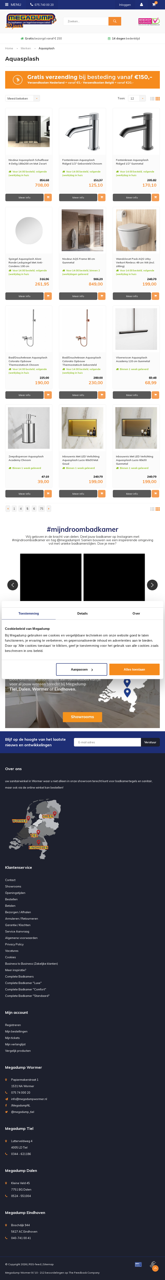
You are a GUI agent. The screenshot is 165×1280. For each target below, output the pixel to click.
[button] (50, 584)
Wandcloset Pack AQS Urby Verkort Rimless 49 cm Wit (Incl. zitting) (135, 262)
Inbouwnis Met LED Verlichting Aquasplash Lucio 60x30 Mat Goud (80, 460)
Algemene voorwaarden (21, 938)
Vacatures (11, 950)
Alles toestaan (134, 669)
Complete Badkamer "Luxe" (23, 983)
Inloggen (125, 4)
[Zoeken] (114, 21)
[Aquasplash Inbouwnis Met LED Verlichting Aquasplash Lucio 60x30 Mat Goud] (82, 428)
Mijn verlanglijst (15, 1044)
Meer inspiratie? (15, 970)
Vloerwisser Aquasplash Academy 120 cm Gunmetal (133, 359)
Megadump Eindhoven (25, 1212)
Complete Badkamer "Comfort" (25, 989)
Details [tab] (82, 613)
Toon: (121, 98)
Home (9, 48)
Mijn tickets (12, 1038)
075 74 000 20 (20, 1092)
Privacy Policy (14, 944)
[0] (154, 4)
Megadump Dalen (21, 1170)
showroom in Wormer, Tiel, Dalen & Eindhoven (126, 38)
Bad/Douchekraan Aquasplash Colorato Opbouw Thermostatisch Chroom (28, 361)
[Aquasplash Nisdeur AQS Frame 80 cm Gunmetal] (82, 230)
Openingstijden (15, 893)
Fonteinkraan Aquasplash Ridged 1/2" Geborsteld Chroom (82, 161)
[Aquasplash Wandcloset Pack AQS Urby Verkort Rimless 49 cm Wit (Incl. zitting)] (136, 230)
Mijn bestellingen (16, 1031)
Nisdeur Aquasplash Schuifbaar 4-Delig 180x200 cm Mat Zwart (29, 161)
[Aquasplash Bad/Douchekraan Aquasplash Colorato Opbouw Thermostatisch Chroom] (29, 329)
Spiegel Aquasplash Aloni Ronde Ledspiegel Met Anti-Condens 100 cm (26, 262)
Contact (10, 880)
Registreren (13, 1025)
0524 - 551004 (21, 1196)
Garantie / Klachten (18, 925)
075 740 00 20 (44, 4)
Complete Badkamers (19, 976)
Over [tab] (136, 613)
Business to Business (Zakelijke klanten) (31, 963)
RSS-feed (35, 1264)
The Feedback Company (84, 1272)
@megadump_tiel (22, 1112)
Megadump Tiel (19, 1128)
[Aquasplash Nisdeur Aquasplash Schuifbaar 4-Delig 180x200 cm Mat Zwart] (29, 131)
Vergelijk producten (18, 1050)
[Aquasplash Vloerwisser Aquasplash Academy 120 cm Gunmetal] (136, 329)
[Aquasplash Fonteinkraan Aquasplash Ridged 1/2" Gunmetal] (136, 131)
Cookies (10, 957)
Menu (15, 4)
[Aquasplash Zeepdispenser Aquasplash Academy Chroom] (29, 428)
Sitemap (48, 1264)
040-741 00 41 (21, 1238)
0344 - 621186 (21, 1154)
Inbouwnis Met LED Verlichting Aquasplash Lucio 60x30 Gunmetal (134, 460)
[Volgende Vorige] (49, 508)
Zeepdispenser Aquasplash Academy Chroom (26, 458)
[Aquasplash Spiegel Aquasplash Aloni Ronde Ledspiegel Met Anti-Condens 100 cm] (29, 230)
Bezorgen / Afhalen (18, 912)
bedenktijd (43, 38)
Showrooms (13, 886)
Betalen (10, 905)
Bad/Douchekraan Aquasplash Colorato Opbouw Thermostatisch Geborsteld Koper (81, 361)
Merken (26, 48)
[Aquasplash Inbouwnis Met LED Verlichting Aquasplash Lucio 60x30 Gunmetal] (136, 428)
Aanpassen (79, 669)
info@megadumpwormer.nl (29, 1099)
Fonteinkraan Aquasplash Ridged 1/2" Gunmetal (132, 161)
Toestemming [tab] (28, 613)
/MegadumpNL (20, 1105)
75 (41, 508)
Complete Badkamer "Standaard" (27, 995)
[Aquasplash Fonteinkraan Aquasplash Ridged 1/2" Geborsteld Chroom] (82, 131)
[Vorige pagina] (8, 508)
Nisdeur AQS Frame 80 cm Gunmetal (78, 260)
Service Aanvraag (17, 931)
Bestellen (11, 899)
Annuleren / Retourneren (21, 918)
